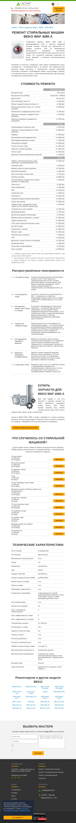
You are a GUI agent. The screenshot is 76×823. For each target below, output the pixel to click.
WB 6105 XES (59, 702)
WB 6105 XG (16, 705)
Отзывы (14, 793)
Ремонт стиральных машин (28, 27)
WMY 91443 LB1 (16, 692)
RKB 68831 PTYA (45, 697)
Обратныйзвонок (59, 9)
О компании (16, 790)
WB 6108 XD (16, 708)
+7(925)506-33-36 (20, 8)
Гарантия (42, 778)
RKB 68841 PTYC (59, 697)
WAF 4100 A (16, 702)
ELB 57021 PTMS (31, 692)
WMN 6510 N (17, 687)
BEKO (41, 27)
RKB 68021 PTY (17, 697)
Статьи (14, 799)
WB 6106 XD (45, 705)
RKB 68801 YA (31, 697)
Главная (14, 27)
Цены (13, 796)
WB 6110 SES (45, 708)
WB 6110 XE (59, 708)
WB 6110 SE (30, 708)
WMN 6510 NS (31, 687)
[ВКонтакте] (12, 777)
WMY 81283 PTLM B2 (59, 687)
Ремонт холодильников (47, 775)
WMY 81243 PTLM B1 (45, 687)
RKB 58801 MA (59, 692)
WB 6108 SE (59, 705)
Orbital (45, 692)
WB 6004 (31, 702)
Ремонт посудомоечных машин (51, 772)
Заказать (59, 459)
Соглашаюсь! (17, 817)
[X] (18, 777)
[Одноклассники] (15, 777)
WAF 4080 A (49, 27)
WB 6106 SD (31, 705)
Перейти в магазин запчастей (25, 428)
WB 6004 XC (45, 702)
